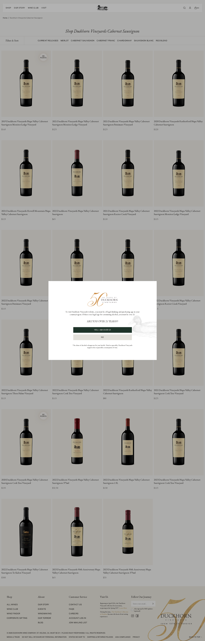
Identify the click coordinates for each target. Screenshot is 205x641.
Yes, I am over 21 (102, 330)
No (102, 337)
